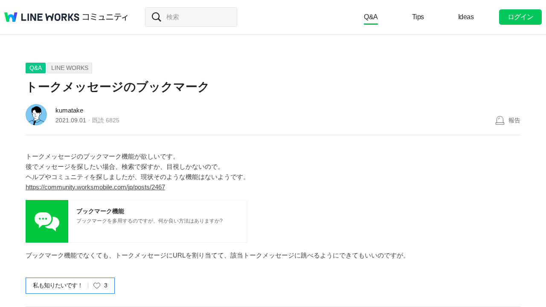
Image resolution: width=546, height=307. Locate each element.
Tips (418, 16)
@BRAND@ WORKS (41, 17)
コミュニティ (105, 17)
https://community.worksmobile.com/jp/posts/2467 (95, 187)
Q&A (371, 16)
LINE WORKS (69, 67)
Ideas (466, 16)
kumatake (69, 110)
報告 (514, 120)
